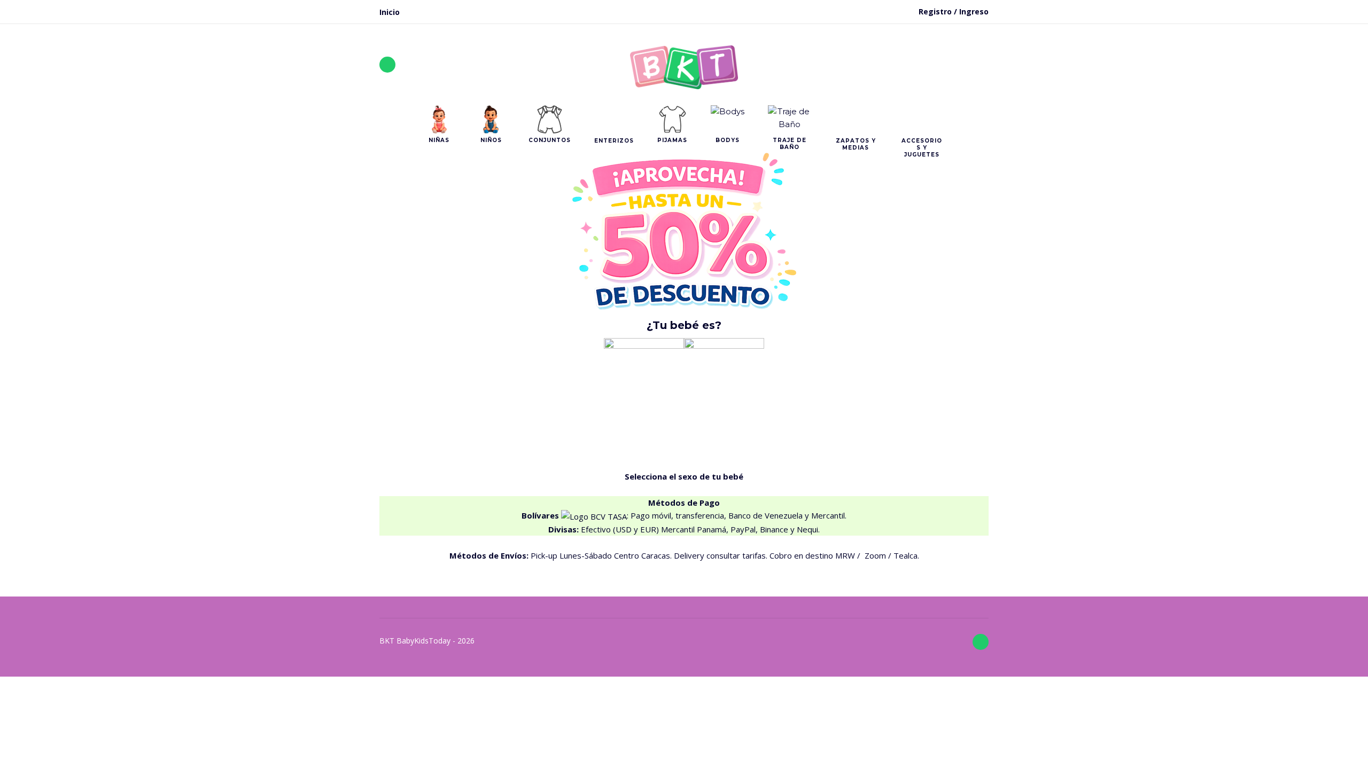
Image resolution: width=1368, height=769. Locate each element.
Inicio (389, 12)
